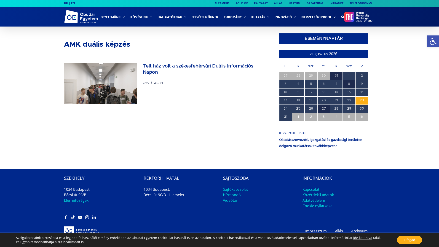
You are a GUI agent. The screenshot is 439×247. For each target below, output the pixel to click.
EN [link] (73, 3)
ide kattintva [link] (362, 238)
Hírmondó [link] (232, 194)
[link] (433, 41)
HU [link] (66, 3)
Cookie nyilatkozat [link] (318, 205)
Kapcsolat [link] (310, 189)
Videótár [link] (230, 200)
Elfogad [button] (409, 240)
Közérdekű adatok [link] (318, 194)
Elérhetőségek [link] (76, 200)
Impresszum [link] (316, 231)
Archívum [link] (359, 231)
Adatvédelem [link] (313, 200)
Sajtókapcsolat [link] (235, 189)
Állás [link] (339, 231)
